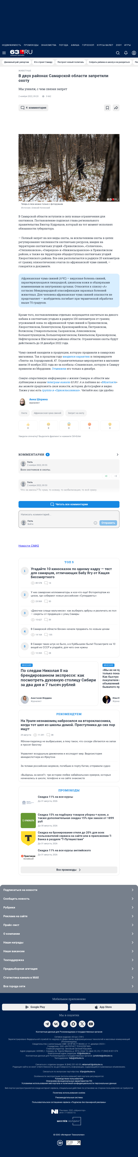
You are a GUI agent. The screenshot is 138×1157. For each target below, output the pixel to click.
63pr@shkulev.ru (87, 1071)
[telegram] (47, 1024)
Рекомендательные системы (69, 1097)
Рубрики (9, 907)
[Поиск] (118, 53)
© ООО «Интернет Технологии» (69, 1134)
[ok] (64, 1024)
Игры (127, 45)
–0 (115, 476)
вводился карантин (76, 356)
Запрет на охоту (76, 413)
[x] (82, 1024)
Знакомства (48, 45)
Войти (30, 524)
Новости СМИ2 (29, 545)
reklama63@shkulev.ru (92, 1064)
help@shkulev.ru (76, 1058)
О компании (11, 933)
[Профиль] (134, 53)
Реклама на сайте (15, 916)
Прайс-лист (11, 925)
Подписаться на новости (20, 890)
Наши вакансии (14, 951)
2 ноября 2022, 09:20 (29, 96)
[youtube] (91, 1024)
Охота (24, 413)
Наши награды (13, 942)
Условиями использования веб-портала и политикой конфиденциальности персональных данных (69, 1083)
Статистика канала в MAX (21, 977)
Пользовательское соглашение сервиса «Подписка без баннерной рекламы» (69, 1102)
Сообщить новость (16, 898)
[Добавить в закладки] (107, 107)
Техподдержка (13, 960)
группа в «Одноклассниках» (61, 390)
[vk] (56, 1024)
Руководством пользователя (69, 1079)
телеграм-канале (58, 382)
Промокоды (31, 45)
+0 (106, 476)
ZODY (119, 45)
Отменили (59, 368)
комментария (36, 107)
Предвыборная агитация (20, 968)
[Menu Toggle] (4, 53)
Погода (63, 45)
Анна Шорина (38, 399)
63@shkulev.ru (84, 1053)
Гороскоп (88, 45)
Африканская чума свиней (47, 413)
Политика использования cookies (69, 1093)
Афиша (75, 45)
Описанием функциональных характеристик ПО (69, 1081)
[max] (73, 1024)
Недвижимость (11, 45)
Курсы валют (105, 45)
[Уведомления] (126, 53)
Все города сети (14, 986)
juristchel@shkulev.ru (102, 1056)
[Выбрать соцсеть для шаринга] (116, 107)
